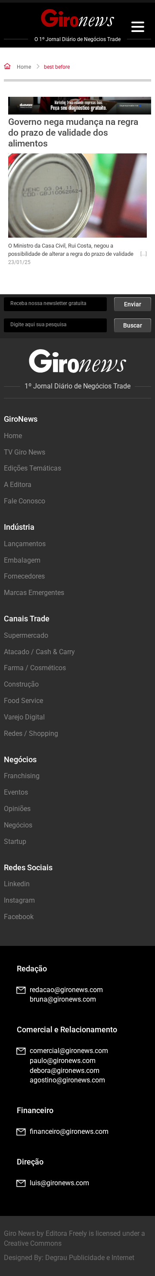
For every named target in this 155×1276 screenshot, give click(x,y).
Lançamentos (25, 544)
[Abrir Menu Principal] (137, 28)
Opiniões (17, 809)
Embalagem (22, 560)
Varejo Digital (24, 717)
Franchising (22, 776)
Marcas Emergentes (34, 593)
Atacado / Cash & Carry (39, 652)
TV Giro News (24, 452)
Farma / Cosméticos (35, 668)
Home (24, 67)
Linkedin (17, 884)
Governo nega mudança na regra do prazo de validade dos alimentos (73, 133)
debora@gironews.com (64, 1070)
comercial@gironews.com (69, 1051)
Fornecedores (24, 576)
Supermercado (26, 635)
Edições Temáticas (32, 468)
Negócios (18, 825)
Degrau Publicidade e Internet (89, 1258)
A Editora (17, 484)
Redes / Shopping (31, 733)
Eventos (16, 792)
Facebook (19, 917)
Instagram (19, 900)
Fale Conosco (24, 501)
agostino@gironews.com (67, 1080)
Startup (15, 841)
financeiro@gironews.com (69, 1131)
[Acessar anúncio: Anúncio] (79, 106)
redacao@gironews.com (66, 990)
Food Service (23, 701)
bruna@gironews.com (63, 999)
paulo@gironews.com (63, 1060)
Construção (21, 684)
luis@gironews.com (59, 1183)
